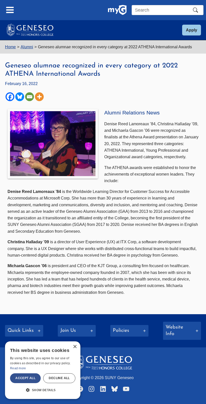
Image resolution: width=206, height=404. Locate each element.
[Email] (29, 96)
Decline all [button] (59, 378)
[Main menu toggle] (10, 10)
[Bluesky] (19, 96)
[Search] (195, 10)
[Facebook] (10, 96)
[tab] (24, 331)
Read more (18, 368)
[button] (191, 30)
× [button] (75, 347)
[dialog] (42, 370)
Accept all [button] (25, 378)
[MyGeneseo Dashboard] (117, 10)
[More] (39, 96)
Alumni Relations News (132, 113)
